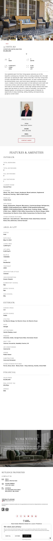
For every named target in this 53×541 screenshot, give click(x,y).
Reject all (8, 535)
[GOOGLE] (32, 516)
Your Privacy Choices (26, 539)
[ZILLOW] (35, 516)
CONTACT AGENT (26, 140)
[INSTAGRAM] (21, 516)
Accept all (27, 535)
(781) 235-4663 (9, 485)
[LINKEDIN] (24, 516)
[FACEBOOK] (17, 516)
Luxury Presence (36, 523)
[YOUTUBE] (28, 516)
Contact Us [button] (26, 458)
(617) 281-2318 (26, 130)
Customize (17, 535)
